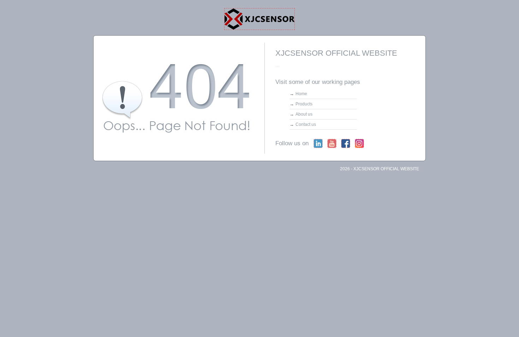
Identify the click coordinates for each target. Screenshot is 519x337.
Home (301, 93)
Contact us (306, 124)
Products (304, 104)
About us (304, 114)
